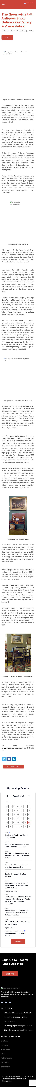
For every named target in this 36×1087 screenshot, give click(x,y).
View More (18, 942)
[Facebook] (3, 1003)
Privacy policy (6, 1081)
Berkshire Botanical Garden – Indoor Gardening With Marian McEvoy (17, 856)
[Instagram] (11, 1003)
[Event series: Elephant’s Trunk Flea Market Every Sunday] (9, 832)
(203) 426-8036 (10, 1021)
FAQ (2, 1054)
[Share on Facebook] (9, 759)
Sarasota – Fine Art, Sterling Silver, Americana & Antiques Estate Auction (16, 885)
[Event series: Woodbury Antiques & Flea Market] (24, 931)
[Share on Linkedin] (14, 759)
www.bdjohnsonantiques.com (12, 748)
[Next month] (29, 796)
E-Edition (4, 1041)
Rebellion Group (21, 1078)
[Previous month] (7, 796)
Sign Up (10, 973)
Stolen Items (5, 1067)
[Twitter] (7, 1003)
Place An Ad (5, 1049)
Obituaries (4, 1062)
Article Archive (6, 1058)
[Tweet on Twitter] (4, 759)
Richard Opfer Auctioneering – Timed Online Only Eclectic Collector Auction (17, 913)
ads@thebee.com (25, 1026)
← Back (7, 37)
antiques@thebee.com (25, 1030)
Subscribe (4, 1045)
